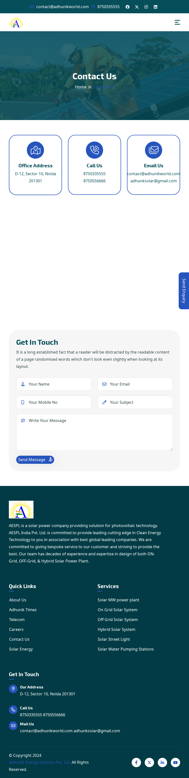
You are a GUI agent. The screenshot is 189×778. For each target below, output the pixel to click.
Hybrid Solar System (116, 629)
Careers (16, 629)
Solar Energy (21, 649)
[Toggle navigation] (177, 22)
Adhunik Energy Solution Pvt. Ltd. (40, 762)
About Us (17, 600)
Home (80, 87)
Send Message (32, 459)
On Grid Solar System (118, 609)
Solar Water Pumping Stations (126, 649)
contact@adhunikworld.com (62, 6)
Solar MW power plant (118, 600)
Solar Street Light (114, 639)
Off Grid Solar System (118, 619)
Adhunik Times (23, 609)
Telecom (17, 619)
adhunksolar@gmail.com (153, 181)
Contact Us (19, 639)
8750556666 (94, 181)
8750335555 (108, 6)
